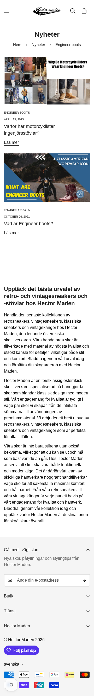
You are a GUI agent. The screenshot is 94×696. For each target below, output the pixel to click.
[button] (84, 11)
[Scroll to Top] (84, 668)
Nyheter (38, 44)
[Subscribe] (84, 580)
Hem (17, 44)
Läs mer (11, 142)
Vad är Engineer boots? (28, 223)
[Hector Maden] (47, 11)
